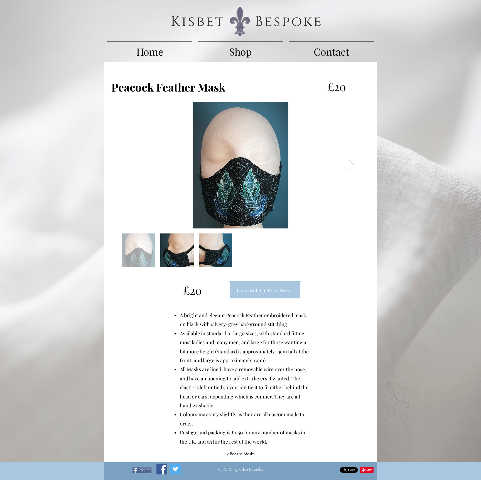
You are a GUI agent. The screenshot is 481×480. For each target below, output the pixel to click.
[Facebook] (161, 469)
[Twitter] (175, 469)
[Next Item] (352, 165)
